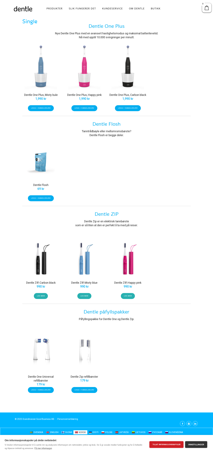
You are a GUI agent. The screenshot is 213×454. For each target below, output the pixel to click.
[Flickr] (188, 423)
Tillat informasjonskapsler (166, 445)
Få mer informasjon (43, 448)
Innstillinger (196, 444)
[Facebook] (182, 423)
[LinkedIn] (195, 423)
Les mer (41, 296)
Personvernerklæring (67, 419)
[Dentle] (23, 8)
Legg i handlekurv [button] (41, 108)
